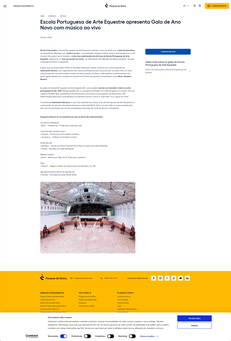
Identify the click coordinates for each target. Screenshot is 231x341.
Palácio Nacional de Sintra (50, 303)
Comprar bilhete (168, 52)
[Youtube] (180, 278)
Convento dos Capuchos (49, 309)
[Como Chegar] (200, 6)
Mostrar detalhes (147, 336)
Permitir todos (195, 318)
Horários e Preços (123, 296)
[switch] (87, 336)
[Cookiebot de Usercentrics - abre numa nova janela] (31, 336)
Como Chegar (122, 300)
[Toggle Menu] (5, 6)
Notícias (63, 16)
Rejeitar (194, 325)
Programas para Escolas (87, 300)
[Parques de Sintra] (115, 7)
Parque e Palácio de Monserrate (52, 296)
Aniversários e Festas (86, 306)
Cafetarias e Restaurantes (127, 309)
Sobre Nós (52, 16)
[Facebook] (153, 278)
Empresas (82, 303)
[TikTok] (173, 278)
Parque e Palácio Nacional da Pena (53, 306)
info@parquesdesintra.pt (83, 278)
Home (42, 16)
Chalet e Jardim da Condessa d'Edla (53, 312)
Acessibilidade (122, 312)
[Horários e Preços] (194, 6)
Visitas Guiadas (123, 303)
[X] (167, 278)
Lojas (119, 306)
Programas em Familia (87, 296)
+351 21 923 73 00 (110, 278)
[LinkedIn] (187, 278)
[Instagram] (160, 278)
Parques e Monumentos (23, 6)
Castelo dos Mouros (47, 300)
